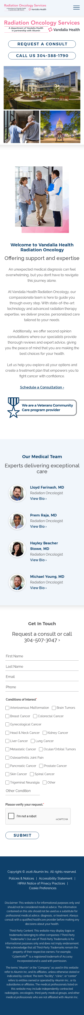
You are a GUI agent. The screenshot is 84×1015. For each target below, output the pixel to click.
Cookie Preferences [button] (42, 888)
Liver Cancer (19, 741)
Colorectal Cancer (51, 716)
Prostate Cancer (55, 766)
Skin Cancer (18, 774)
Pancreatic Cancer (23, 766)
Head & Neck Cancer (25, 733)
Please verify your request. (24, 804)
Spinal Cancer (44, 774)
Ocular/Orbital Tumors (60, 749)
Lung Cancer (45, 741)
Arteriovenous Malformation (29, 707)
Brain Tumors (66, 707)
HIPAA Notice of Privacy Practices (41, 883)
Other (51, 782)
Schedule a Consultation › (42, 387)
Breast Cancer (20, 716)
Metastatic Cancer (23, 749)
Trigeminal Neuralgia (25, 782)
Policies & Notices (21, 878)
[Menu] (76, 7)
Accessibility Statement (55, 878)
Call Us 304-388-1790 (42, 55)
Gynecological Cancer (25, 724)
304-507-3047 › (42, 640)
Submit (23, 835)
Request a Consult (42, 44)
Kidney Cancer (57, 733)
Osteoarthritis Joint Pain (27, 757)
